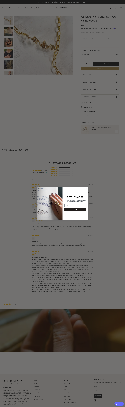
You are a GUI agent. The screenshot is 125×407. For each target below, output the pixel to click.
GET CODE (75, 209)
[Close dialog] (86, 189)
